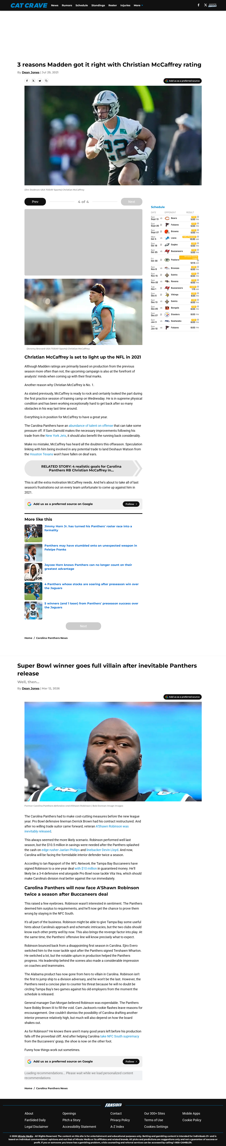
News (54, 5)
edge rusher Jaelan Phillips (61, 850)
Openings (69, 1113)
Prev (35, 202)
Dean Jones (30, 72)
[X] (205, 5)
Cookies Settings (156, 1127)
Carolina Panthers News (52, 638)
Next (131, 202)
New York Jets (56, 435)
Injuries (125, 5)
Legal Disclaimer (36, 1127)
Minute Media (25, 1136)
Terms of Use (153, 1120)
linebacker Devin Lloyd (102, 850)
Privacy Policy (120, 1120)
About (29, 1113)
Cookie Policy (191, 1120)
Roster (112, 5)
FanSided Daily (35, 1120)
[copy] (46, 80)
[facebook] (198, 5)
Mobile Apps (191, 1113)
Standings (98, 5)
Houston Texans (41, 454)
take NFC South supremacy (119, 1036)
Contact (116, 1113)
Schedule (82, 5)
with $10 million (86, 868)
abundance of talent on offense (91, 425)
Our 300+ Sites (154, 1113)
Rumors (67, 5)
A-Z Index (117, 1127)
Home (28, 638)
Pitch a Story (71, 1120)
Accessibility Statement (79, 1127)
